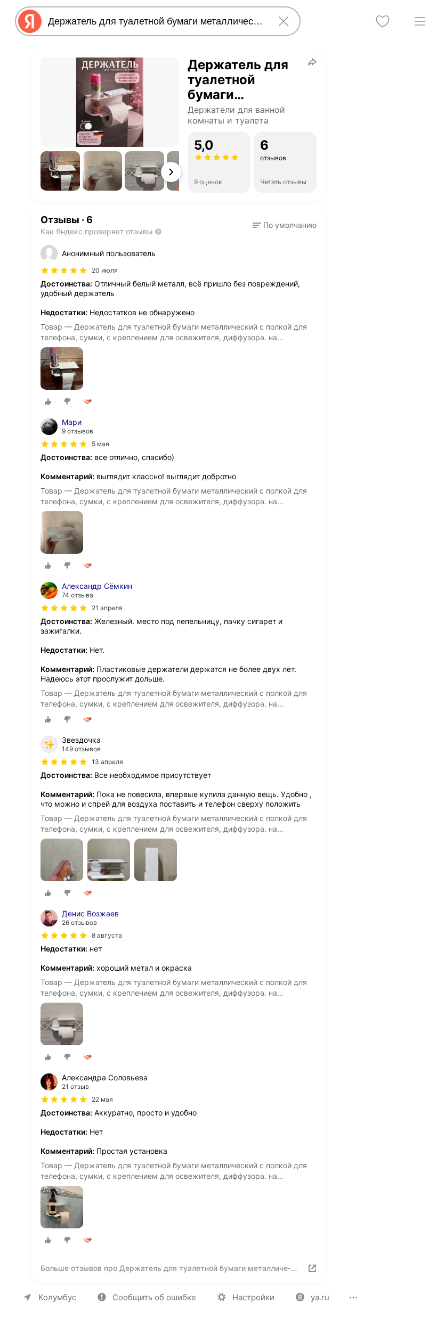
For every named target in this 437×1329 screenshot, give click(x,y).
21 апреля (107, 608)
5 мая (100, 444)
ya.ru (320, 1297)
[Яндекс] (30, 21)
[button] (60, 171)
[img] (64, 270)
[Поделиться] (312, 62)
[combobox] (156, 21)
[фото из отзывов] (62, 369)
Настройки (253, 1297)
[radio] (48, 401)
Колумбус (57, 1297)
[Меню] (420, 21)
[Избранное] (382, 21)
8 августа (107, 935)
